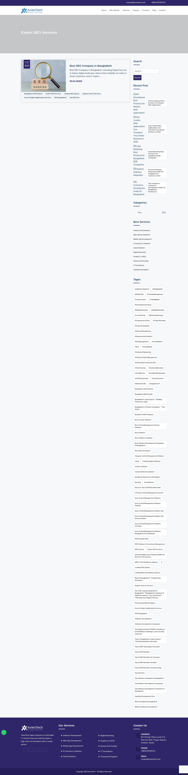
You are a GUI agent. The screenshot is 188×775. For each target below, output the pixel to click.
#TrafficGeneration (141, 378)
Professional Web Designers (145, 603)
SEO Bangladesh (60, 97)
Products (145, 10)
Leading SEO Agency (71, 94)
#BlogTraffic (139, 294)
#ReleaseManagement (143, 331)
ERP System (139, 549)
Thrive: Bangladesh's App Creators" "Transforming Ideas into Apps (148, 640)
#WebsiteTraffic (140, 384)
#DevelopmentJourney (143, 305)
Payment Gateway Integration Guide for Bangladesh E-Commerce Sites (155, 173)
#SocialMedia (147, 347)
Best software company (144, 438)
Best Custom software (143, 420)
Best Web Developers (143, 451)
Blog (154, 10)
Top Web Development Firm (145, 696)
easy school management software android (148, 504)
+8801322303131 (148, 751)
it (161, 562)
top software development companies (149, 683)
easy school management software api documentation (149, 517)
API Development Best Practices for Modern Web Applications (156, 103)
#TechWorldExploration (156, 373)
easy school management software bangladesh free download (148, 532)
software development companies (147, 624)
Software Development (141, 230)
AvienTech (91, 772)
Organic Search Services (91, 94)
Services (126, 10)
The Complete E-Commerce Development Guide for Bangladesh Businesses (156, 188)
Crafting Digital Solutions (151, 461)
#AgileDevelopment (142, 289)
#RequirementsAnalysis (143, 336)
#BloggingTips (157, 289)
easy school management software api (149, 511)
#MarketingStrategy (156, 315)
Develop (138, 482)
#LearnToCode (140, 315)
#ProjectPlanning (159, 321)
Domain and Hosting (140, 261)
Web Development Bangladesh (146, 702)
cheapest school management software (149, 456)
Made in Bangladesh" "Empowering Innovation (148, 579)
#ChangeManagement (155, 294)
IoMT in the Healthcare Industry (146, 562)
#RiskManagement (141, 342)
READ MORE (76, 81)
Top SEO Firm (74, 97)
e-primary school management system (149, 493)
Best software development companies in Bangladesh (149, 444)
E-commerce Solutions (141, 243)
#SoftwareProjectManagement (146, 357)
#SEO (137, 347)
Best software (140, 433)
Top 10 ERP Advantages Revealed (147, 647)
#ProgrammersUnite (142, 321)
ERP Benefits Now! (142, 539)
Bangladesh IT (155, 384)
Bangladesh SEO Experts (33, 94)
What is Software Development (146, 707)
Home (104, 10)
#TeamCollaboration (156, 368)
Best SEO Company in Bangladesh (91, 65)
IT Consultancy (138, 265)
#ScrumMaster (157, 342)
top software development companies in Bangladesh (150, 690)
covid (137, 461)
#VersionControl (157, 378)
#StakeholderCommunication (145, 363)
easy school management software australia (148, 525)
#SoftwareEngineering (143, 352)
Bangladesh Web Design (144, 394)
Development (149, 482)
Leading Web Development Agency (147, 573)
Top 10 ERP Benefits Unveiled (145, 662)
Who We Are (114, 10)
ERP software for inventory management (150, 544)
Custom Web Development (144, 472)
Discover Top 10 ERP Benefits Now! (148, 487)
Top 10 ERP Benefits (142, 652)
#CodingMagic (154, 299)
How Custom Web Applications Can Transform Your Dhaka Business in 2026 (156, 129)
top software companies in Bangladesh (149, 678)
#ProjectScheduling (142, 326)
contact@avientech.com (151, 759)
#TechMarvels (140, 373)
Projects (136, 10)
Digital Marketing (139, 252)
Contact (162, 10)
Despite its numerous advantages (147, 477)
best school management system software (147, 426)
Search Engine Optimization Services (37, 97)
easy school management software (148, 498)
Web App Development (141, 235)
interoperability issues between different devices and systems (150, 556)
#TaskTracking (140, 368)
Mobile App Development (142, 239)
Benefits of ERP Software (144, 415)
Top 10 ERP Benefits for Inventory (147, 657)
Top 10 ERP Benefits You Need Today (148, 668)
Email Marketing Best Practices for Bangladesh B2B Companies (156, 155)
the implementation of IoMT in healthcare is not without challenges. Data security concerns (150, 631)
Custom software (141, 466)
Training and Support (141, 270)
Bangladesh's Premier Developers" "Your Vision (150, 408)
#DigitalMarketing (157, 310)
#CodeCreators (140, 299)
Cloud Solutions (139, 248)
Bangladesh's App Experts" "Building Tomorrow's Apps (148, 401)
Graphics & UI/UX (139, 257)
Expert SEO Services (53, 94)
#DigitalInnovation (141, 310)
